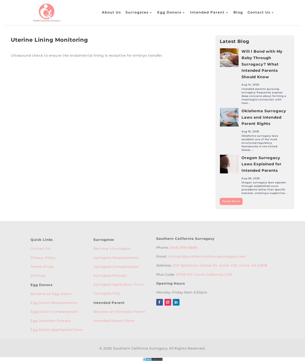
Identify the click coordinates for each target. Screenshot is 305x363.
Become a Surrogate (112, 249)
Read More (231, 201)
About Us (111, 12)
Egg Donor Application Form (56, 330)
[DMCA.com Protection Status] (152, 360)
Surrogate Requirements (116, 258)
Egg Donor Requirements (53, 303)
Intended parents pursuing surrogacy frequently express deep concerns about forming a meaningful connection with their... (264, 96)
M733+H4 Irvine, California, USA (204, 275)
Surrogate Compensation (116, 267)
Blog (238, 12)
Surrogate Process (110, 276)
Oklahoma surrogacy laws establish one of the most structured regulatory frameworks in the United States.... (260, 142)
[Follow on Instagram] (168, 302)
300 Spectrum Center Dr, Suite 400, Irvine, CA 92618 (220, 265)
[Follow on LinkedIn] (176, 302)
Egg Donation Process (50, 321)
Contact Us (259, 12)
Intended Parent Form (113, 321)
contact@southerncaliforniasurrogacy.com (207, 256)
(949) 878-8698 (183, 248)
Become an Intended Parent (119, 312)
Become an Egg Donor (51, 294)
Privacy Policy (42, 258)
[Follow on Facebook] (159, 302)
